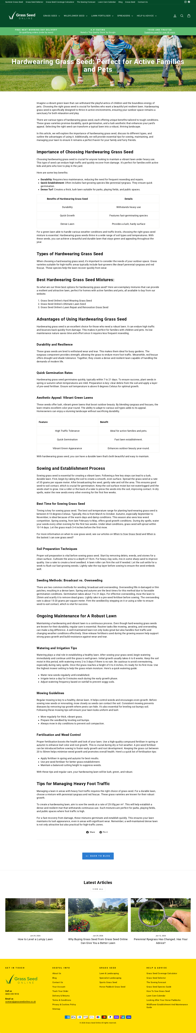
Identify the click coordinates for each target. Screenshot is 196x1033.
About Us (56, 973)
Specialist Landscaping (110, 978)
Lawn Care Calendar (107, 2)
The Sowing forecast (156, 982)
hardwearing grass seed (79, 119)
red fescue (152, 354)
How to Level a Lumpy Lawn (35, 939)
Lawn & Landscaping (101, 55)
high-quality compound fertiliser (127, 741)
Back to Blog (99, 856)
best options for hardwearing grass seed (83, 287)
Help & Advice (146, 16)
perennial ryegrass (120, 182)
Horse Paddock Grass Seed (112, 987)
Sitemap (56, 1009)
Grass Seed (130, 2)
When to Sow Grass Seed (127, 534)
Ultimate (68, 304)
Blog (121, 2)
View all (98, 889)
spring (151, 741)
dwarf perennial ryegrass (131, 264)
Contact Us (143, 2)
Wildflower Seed (74, 16)
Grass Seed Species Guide (159, 987)
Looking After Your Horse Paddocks (164, 1000)
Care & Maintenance (83, 55)
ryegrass (41, 354)
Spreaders (124, 16)
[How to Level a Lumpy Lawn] (35, 915)
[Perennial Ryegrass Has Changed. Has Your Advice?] (161, 915)
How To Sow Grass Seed (158, 991)
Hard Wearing (71, 300)
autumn (41, 745)
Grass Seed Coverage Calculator (60, 2)
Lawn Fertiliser (101, 16)
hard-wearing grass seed (70, 261)
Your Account (58, 987)
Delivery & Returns (61, 996)
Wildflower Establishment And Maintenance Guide (167, 1006)
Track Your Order (60, 991)
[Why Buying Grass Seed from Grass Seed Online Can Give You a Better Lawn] (98, 915)
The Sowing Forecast (86, 2)
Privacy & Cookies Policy (64, 1004)
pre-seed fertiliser (146, 745)
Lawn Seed (79, 304)
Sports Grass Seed (108, 982)
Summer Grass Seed (14, 2)
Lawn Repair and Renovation (79, 307)
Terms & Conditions (61, 1000)
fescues (149, 404)
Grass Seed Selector (34, 2)
